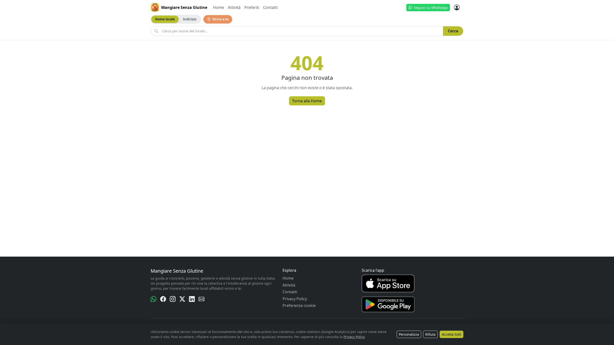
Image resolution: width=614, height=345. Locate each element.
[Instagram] (173, 299)
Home (218, 7)
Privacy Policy (295, 298)
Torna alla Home (307, 101)
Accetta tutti (451, 334)
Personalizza (409, 334)
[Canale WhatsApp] (153, 299)
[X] (182, 299)
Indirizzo (189, 19)
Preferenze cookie (299, 305)
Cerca (453, 31)
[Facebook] (163, 299)
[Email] (201, 299)
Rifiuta (430, 334)
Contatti (270, 7)
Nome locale (165, 19)
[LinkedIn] (192, 299)
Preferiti (251, 7)
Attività (234, 7)
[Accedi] (456, 7)
